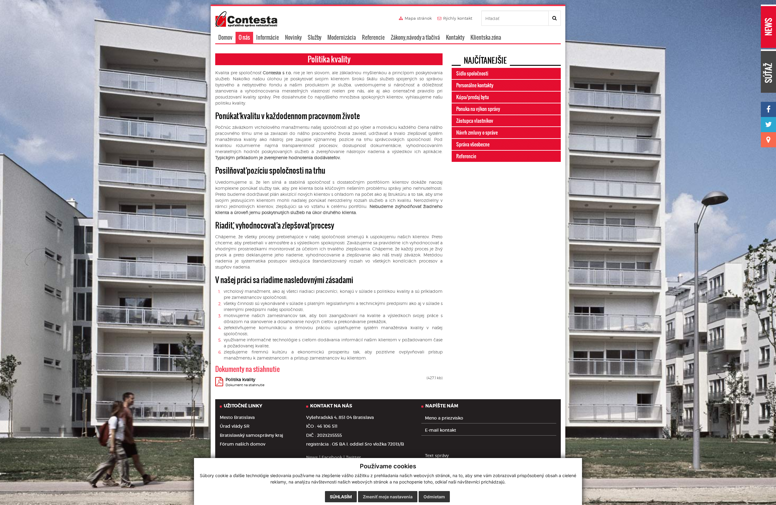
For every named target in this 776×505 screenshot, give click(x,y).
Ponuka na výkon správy (478, 108)
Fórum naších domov (242, 444)
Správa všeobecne (473, 144)
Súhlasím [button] (341, 496)
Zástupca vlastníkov (474, 120)
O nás (244, 37)
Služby (314, 37)
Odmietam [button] (434, 496)
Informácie (267, 37)
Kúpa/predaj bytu (472, 97)
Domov (225, 37)
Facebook (332, 457)
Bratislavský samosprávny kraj (251, 435)
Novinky (293, 37)
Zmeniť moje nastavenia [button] (388, 496)
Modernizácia (341, 37)
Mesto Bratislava (237, 417)
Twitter (353, 457)
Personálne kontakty (474, 85)
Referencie (373, 37)
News (312, 457)
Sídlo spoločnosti (472, 73)
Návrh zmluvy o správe (477, 132)
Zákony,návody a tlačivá (415, 37)
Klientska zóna (485, 37)
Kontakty (455, 37)
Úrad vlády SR (234, 426)
